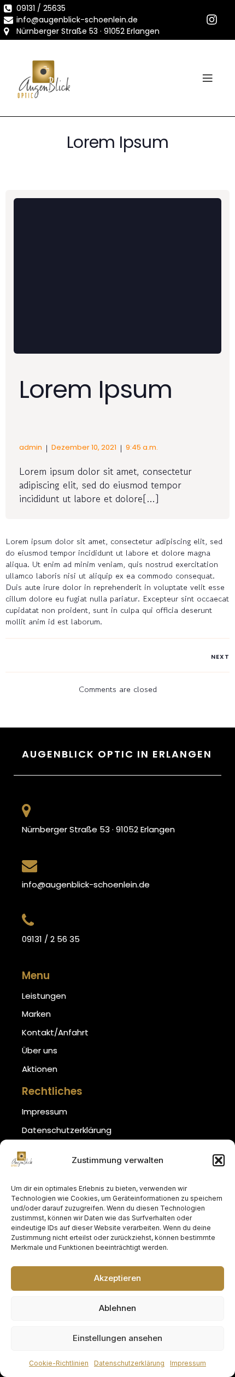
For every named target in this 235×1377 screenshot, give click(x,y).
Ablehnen (117, 1308)
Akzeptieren (117, 1278)
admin (30, 447)
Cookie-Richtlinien (59, 1363)
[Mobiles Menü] (207, 77)
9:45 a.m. (142, 447)
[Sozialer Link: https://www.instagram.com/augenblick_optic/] (212, 20)
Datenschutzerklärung (129, 1363)
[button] (218, 1160)
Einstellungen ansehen (117, 1338)
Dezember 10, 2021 (83, 447)
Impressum (188, 1363)
